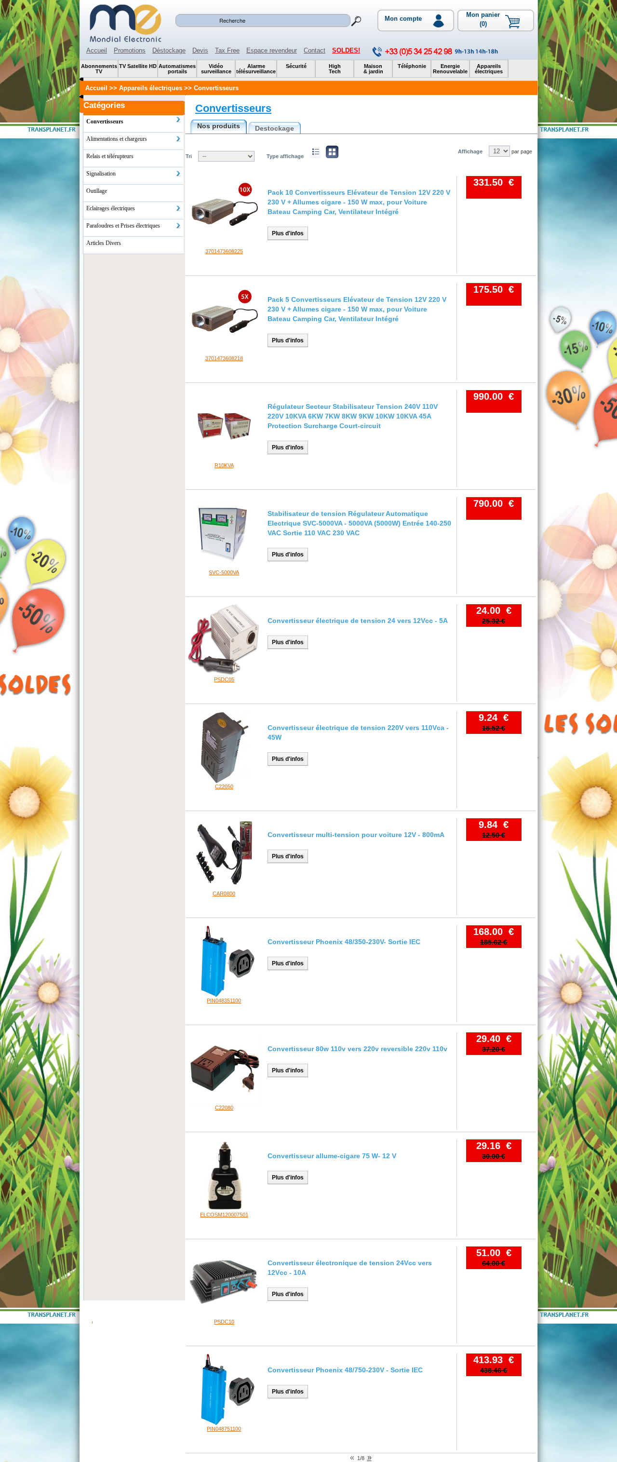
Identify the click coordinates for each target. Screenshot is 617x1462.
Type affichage (285, 156)
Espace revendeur (271, 50)
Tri (189, 156)
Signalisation (101, 173)
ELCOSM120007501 (224, 1215)
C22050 (224, 786)
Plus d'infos (288, 233)
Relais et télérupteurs (110, 156)
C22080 (224, 1107)
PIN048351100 (224, 1000)
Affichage (470, 151)
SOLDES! (346, 50)
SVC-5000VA (224, 572)
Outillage (96, 191)
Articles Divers (103, 243)
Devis (200, 50)
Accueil (96, 50)
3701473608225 (224, 251)
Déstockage (169, 50)
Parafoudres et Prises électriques (123, 225)
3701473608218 (224, 358)
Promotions (130, 50)
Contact (314, 50)
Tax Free (227, 50)
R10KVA (224, 465)
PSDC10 (224, 1322)
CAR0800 (224, 893)
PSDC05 (224, 679)
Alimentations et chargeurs (116, 138)
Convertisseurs (233, 108)
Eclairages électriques (110, 208)
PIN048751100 (224, 1429)
